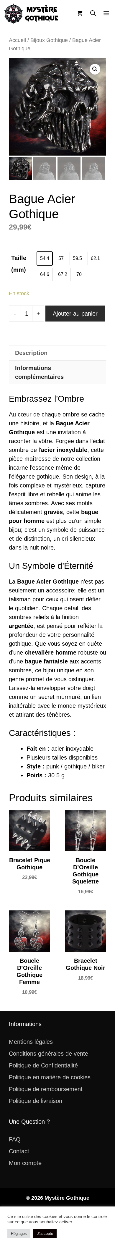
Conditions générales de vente (48, 1053)
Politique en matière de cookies (50, 1077)
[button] (93, 13)
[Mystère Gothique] (31, 13)
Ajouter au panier (75, 313)
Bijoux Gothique (49, 40)
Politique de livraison (35, 1101)
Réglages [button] (19, 1233)
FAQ (15, 1139)
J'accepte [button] (45, 1233)
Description (31, 353)
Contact (19, 1151)
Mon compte (25, 1163)
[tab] (57, 352)
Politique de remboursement (46, 1089)
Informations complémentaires (39, 372)
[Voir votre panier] (79, 13)
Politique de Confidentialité (43, 1065)
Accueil (17, 40)
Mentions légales (31, 1041)
